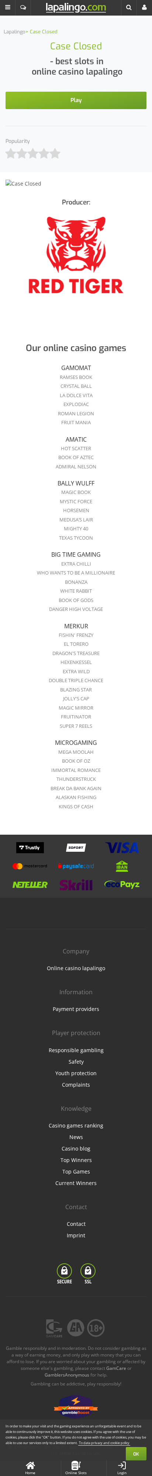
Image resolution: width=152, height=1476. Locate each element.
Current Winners (76, 1183)
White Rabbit (76, 591)
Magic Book (76, 492)
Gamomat (76, 368)
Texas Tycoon (76, 537)
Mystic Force (76, 501)
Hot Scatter (76, 448)
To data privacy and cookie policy (104, 1442)
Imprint (76, 1235)
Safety (76, 1061)
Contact (76, 1223)
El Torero (76, 644)
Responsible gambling (76, 1050)
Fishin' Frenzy (76, 635)
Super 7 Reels (76, 726)
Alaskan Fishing (76, 797)
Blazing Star (76, 689)
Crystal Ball (76, 386)
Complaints (76, 1084)
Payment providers (76, 1008)
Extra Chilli (76, 563)
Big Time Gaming (76, 554)
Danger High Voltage (76, 609)
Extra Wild (76, 671)
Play (76, 100)
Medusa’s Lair (76, 519)
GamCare (116, 1368)
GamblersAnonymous (67, 1375)
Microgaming (76, 743)
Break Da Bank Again (76, 788)
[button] (7, 8)
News (76, 1136)
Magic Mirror (76, 707)
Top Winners (76, 1160)
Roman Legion (76, 413)
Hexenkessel (76, 662)
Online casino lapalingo (76, 968)
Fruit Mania (76, 422)
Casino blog (76, 1148)
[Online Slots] (76, 260)
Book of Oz (76, 760)
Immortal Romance (76, 770)
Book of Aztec (76, 457)
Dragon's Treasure (76, 653)
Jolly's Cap (76, 698)
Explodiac (76, 404)
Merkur (76, 626)
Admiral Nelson (76, 466)
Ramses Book (76, 377)
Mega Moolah (76, 752)
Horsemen (76, 510)
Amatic (76, 439)
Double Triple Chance (76, 680)
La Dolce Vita (76, 395)
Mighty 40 (76, 528)
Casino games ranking (76, 1125)
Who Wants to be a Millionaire (76, 572)
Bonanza (76, 582)
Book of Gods (76, 600)
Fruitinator (76, 716)
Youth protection (76, 1073)
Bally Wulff (76, 483)
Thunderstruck (76, 779)
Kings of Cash (76, 806)
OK (136, 1454)
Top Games (76, 1171)
